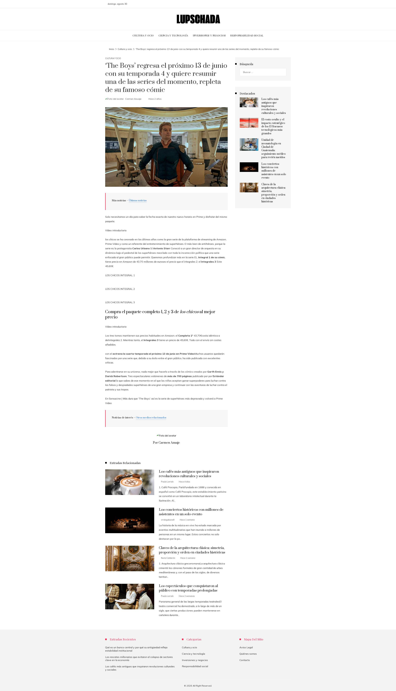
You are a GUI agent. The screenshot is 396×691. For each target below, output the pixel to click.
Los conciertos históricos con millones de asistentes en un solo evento (191, 511)
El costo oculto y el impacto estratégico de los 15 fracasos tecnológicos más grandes (273, 126)
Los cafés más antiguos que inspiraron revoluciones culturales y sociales (189, 473)
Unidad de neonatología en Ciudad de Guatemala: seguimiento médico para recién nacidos (273, 148)
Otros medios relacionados (151, 417)
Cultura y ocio (113, 58)
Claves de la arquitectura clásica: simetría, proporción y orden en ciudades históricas (192, 550)
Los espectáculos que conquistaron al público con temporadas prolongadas (188, 588)
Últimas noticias (138, 200)
